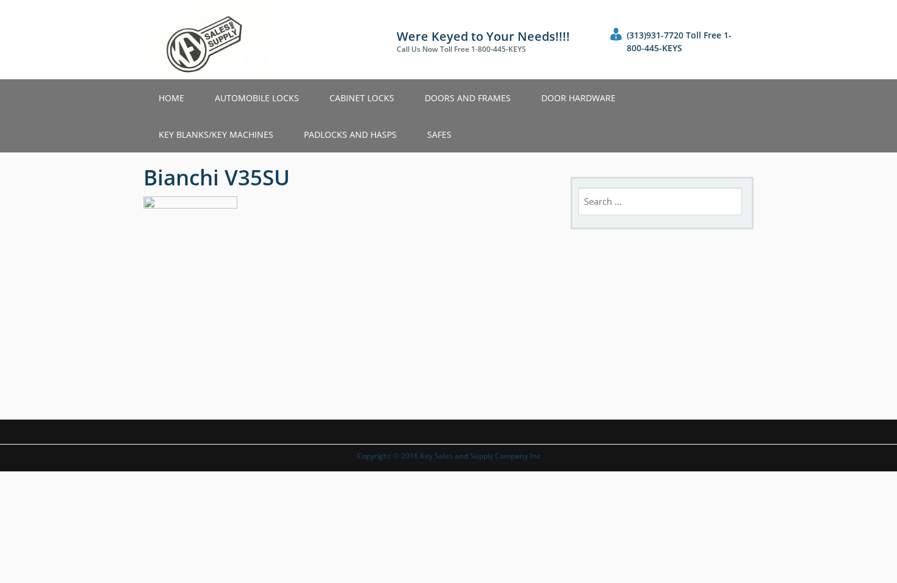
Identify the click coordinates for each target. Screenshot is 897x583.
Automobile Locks (257, 98)
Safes (439, 134)
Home (171, 98)
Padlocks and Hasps (350, 134)
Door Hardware (578, 98)
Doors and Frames (468, 98)
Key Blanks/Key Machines (216, 134)
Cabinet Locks (362, 98)
